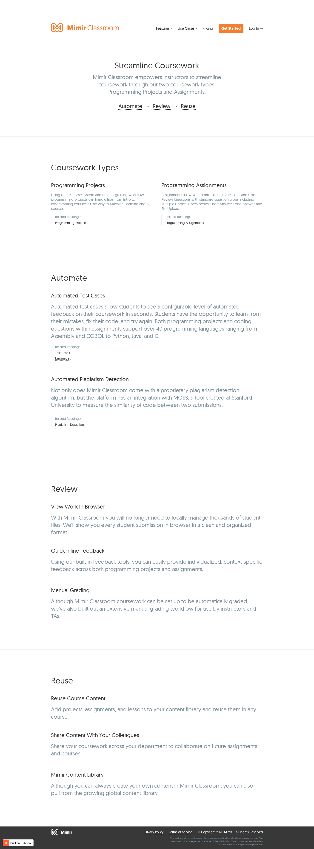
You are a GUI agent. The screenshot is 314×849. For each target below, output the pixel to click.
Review (162, 106)
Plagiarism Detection (69, 424)
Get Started (231, 28)
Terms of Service (180, 832)
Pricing (208, 28)
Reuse (188, 106)
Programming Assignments (185, 223)
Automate (130, 106)
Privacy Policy (154, 832)
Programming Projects (70, 223)
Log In (254, 28)
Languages (63, 358)
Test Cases (62, 353)
